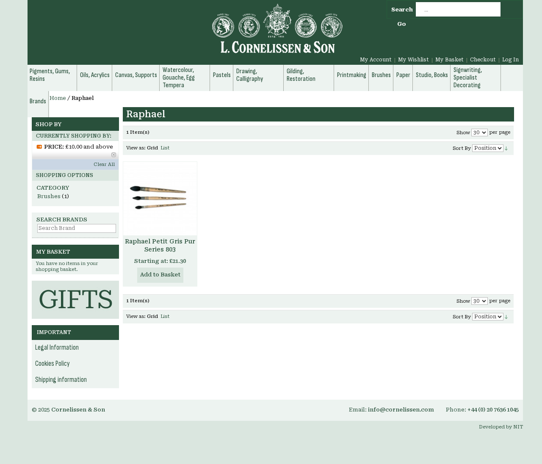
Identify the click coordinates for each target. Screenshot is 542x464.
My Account (376, 60)
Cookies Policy (52, 363)
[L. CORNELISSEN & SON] (186, 33)
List (164, 148)
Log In (510, 60)
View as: (136, 148)
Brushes (49, 196)
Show (463, 132)
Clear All (104, 164)
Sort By (462, 148)
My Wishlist (413, 60)
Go (401, 24)
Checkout (483, 60)
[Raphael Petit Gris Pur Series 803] (160, 198)
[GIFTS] (75, 285)
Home (58, 98)
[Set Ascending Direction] (506, 148)
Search (402, 9)
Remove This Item (113, 154)
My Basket (449, 60)
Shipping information (61, 380)
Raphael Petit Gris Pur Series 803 (160, 245)
